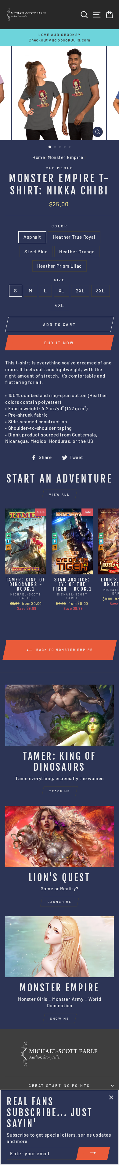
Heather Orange (77, 251)
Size (59, 280)
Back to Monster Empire (64, 649)
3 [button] (60, 147)
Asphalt (32, 237)
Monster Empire (65, 157)
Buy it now (59, 343)
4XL (59, 305)
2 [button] (55, 147)
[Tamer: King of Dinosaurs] (59, 715)
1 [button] (50, 147)
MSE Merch (60, 168)
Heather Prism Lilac (59, 266)
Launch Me (60, 901)
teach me (59, 791)
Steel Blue (36, 251)
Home (38, 157)
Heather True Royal (74, 237)
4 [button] (65, 147)
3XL (100, 290)
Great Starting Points (59, 1085)
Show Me (59, 1018)
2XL (80, 290)
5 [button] (70, 147)
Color (59, 226)
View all (59, 494)
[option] (59, 37)
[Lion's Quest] (59, 836)
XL (62, 290)
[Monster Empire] (59, 946)
